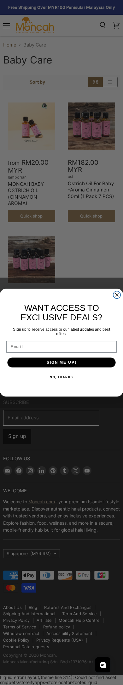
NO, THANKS (61, 377)
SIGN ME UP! (61, 362)
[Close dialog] (116, 294)
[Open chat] (102, 664)
